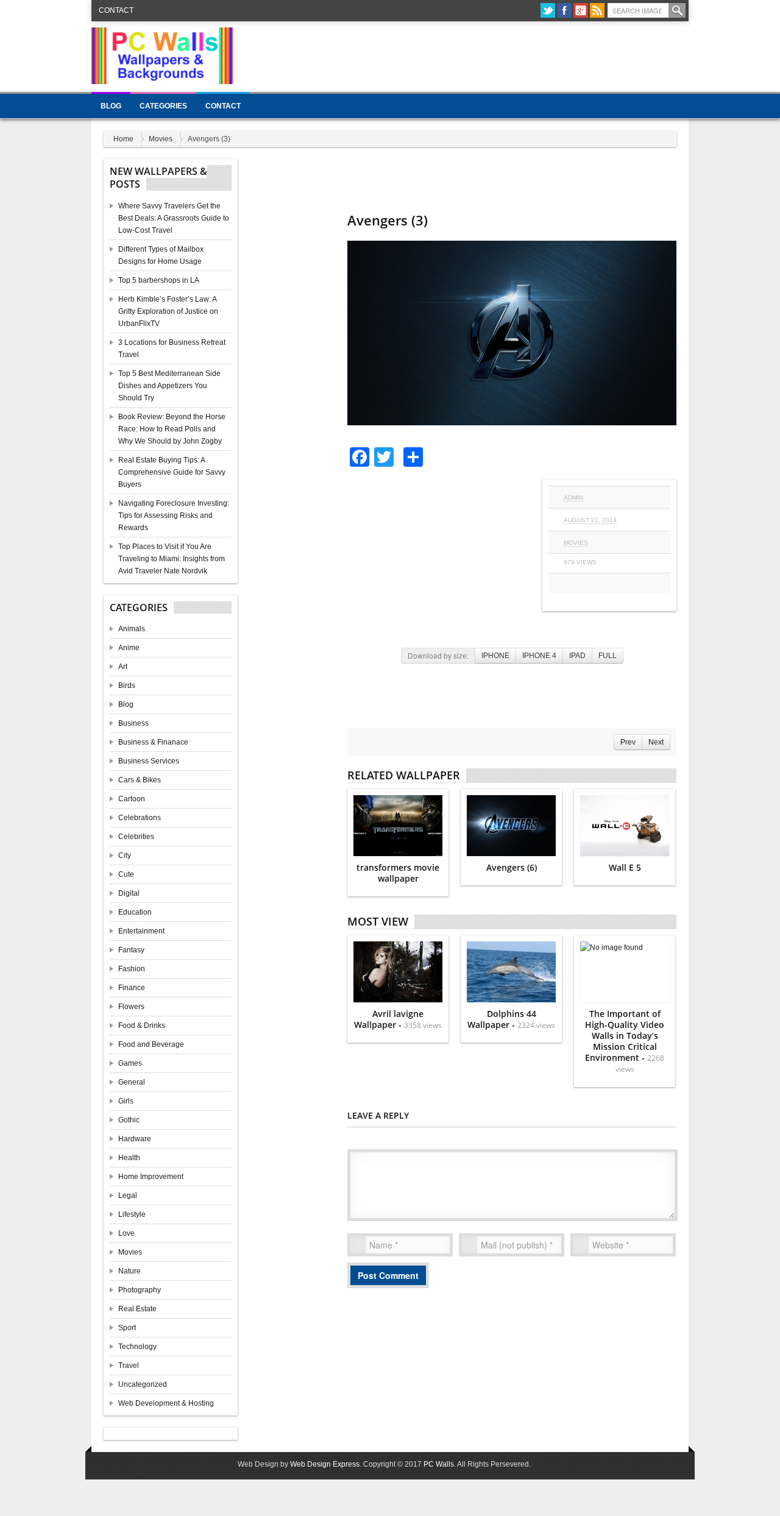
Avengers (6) (511, 867)
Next (656, 742)
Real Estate (137, 1309)
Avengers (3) (387, 220)
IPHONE (495, 655)
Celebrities (136, 836)
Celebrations (139, 817)
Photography (139, 1290)
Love (126, 1233)
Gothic (129, 1120)
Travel (128, 1365)
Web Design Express (325, 1464)
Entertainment (141, 931)
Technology (137, 1346)
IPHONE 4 (539, 655)
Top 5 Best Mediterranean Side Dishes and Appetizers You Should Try (169, 385)
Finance (131, 987)
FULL (607, 655)
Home (123, 139)
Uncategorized (142, 1384)
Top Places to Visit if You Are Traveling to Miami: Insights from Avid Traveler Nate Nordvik (171, 558)
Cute (126, 874)
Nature (129, 1271)
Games (130, 1063)
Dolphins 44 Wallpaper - (511, 1019)
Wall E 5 (625, 867)
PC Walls (439, 1464)
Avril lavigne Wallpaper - (398, 1019)
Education (135, 912)
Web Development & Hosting (166, 1403)
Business (133, 723)
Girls (125, 1101)
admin (573, 497)
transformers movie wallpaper (397, 873)
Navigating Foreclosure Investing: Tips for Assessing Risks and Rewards (173, 515)
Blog (111, 106)
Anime (129, 647)
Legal (127, 1195)
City (124, 855)
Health (129, 1157)
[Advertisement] (467, 54)
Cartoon (131, 799)
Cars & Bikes (139, 780)
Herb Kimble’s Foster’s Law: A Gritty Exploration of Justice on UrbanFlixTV (168, 311)
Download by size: (438, 655)
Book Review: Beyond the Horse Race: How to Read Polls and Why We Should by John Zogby (171, 429)
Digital (129, 893)
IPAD (577, 655)
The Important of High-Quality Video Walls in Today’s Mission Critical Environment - (624, 1041)
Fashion (131, 969)
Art (122, 666)
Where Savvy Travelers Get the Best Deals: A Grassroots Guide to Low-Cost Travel (173, 218)
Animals (131, 629)
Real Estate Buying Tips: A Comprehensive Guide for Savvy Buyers (171, 472)
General (131, 1082)
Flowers (131, 1006)
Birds (126, 685)
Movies (160, 139)
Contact (116, 10)
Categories (163, 106)
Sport (127, 1327)
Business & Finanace (153, 742)
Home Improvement (150, 1176)
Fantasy (131, 950)
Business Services (148, 761)
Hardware (134, 1139)
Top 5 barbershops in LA (158, 280)
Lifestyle (132, 1214)
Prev (628, 742)
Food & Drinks (141, 1025)
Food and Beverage (151, 1044)
